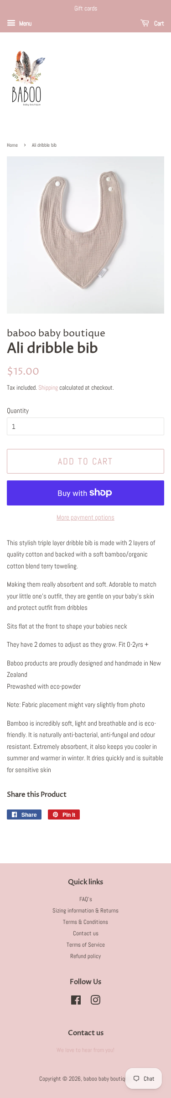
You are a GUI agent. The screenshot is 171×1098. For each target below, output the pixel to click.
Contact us (85, 933)
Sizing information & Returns (85, 910)
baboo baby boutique (106, 1079)
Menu (24, 23)
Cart (158, 23)
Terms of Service (86, 945)
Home (12, 145)
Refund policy (85, 956)
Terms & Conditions (85, 922)
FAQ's (85, 899)
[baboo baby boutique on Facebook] (76, 1002)
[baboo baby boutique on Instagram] (95, 1002)
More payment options (85, 517)
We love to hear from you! (85, 1050)
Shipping (48, 387)
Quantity (18, 410)
